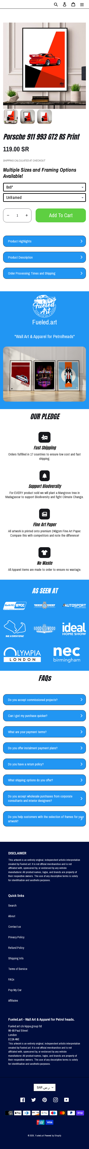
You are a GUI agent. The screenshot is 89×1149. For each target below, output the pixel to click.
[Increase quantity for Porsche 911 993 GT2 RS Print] (26, 215)
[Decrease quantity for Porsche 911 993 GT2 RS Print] (8, 215)
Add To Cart (61, 215)
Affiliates (13, 1000)
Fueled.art (39, 1135)
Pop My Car (15, 990)
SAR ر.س (43, 1087)
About (11, 916)
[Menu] (82, 4)
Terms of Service (17, 969)
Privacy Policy (16, 937)
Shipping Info (16, 958)
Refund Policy (16, 948)
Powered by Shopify (52, 1135)
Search (12, 905)
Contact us (14, 927)
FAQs (11, 979)
